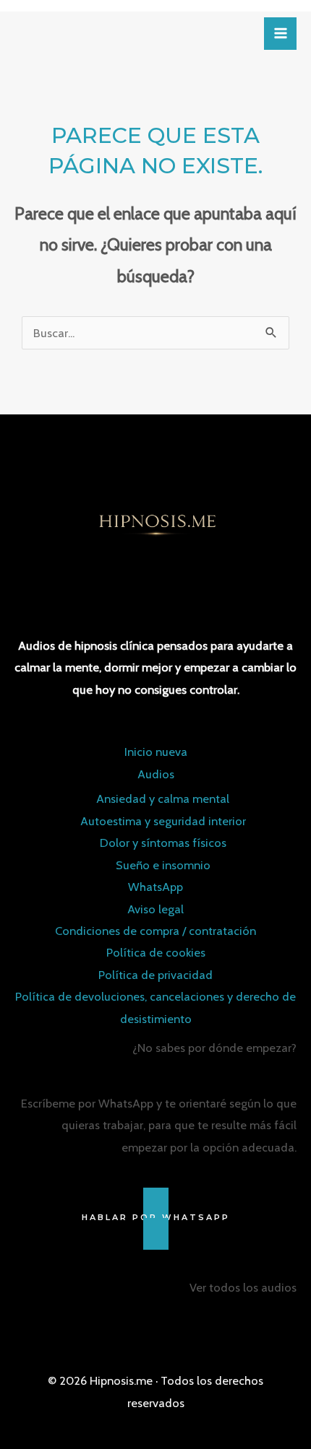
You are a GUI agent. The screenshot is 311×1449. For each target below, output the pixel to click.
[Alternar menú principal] (280, 33)
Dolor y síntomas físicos (163, 842)
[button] (155, 1218)
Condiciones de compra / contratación (155, 930)
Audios (155, 774)
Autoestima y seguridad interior (163, 821)
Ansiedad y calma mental (162, 798)
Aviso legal (155, 909)
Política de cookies (155, 952)
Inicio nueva (155, 751)
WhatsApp (155, 886)
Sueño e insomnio (163, 865)
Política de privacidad (155, 974)
